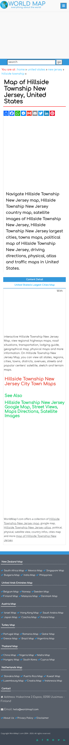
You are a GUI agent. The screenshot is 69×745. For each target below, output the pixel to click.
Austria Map (9, 604)
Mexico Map (35, 570)
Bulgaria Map (12, 575)
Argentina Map (45, 638)
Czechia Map (29, 617)
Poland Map (48, 617)
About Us (8, 718)
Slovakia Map (12, 676)
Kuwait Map (53, 676)
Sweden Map (41, 591)
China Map (9, 655)
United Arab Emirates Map (17, 583)
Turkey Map (8, 625)
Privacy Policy (25, 718)
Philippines (45, 575)
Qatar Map (48, 634)
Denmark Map (49, 596)
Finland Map (10, 596)
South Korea (30, 659)
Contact (6, 688)
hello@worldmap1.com (26, 709)
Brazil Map (28, 638)
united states (36, 69)
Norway (26, 591)
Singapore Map (55, 570)
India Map (29, 575)
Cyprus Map (47, 659)
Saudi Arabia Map (53, 613)
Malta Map (43, 655)
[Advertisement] (34, 34)
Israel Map (10, 613)
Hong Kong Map (29, 613)
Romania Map (30, 634)
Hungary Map (11, 659)
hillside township (13, 73)
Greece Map (10, 638)
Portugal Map (11, 634)
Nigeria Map (26, 655)
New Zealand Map (12, 562)
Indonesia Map (53, 681)
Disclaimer (43, 718)
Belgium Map (11, 591)
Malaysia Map (29, 596)
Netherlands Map (12, 667)
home (21, 69)
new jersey (55, 69)
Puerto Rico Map (33, 676)
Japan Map (10, 617)
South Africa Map (14, 570)
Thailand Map (10, 646)
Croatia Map (34, 681)
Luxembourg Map (13, 681)
